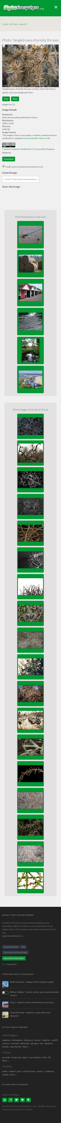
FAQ (23, 947)
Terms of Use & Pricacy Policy (15, 952)
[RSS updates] (22, 1100)
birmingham (17, 1040)
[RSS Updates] (28, 1100)
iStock (44, 409)
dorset (37, 1040)
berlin (4, 1071)
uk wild (42, 216)
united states (29, 1071)
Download (8, 159)
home (5, 24)
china (44, 1057)
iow (41, 1043)
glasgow (35, 1043)
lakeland (48, 1043)
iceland (12, 1071)
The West (7, 1066)
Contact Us (11, 964)
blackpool (28, 1040)
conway (5, 1043)
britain (14, 24)
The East (6, 1052)
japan (25, 1057)
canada (5, 1074)
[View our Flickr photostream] (4, 1100)
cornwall (15, 1043)
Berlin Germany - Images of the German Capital (31, 982)
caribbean (49, 1071)
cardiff (54, 1040)
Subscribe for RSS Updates (14, 958)
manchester (15, 1046)
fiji (49, 1057)
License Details (30, 138)
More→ (26, 1046)
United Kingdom (10, 1035)
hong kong (16, 1057)
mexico (40, 1071)
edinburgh (24, 1043)
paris (19, 1071)
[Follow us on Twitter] (16, 1100)
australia (6, 1057)
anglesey (6, 1040)
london (5, 1046)
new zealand (35, 1057)
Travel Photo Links (11, 947)
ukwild (23, 24)
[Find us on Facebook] (10, 1100)
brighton (46, 1040)
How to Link (44, 138)
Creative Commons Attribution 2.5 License (22, 149)
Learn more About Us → (13, 936)
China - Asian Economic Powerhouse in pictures (32, 1002)
